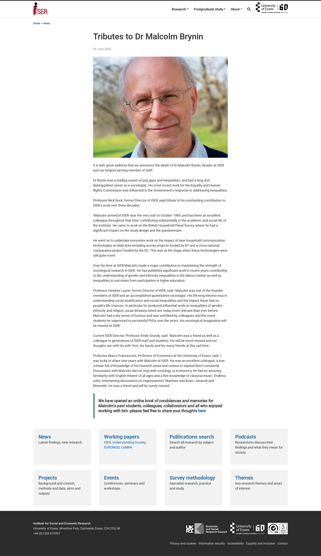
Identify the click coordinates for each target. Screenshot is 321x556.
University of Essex (272, 9)
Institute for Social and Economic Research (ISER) (40, 9)
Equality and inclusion (260, 543)
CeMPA (126, 447)
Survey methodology (192, 478)
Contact (283, 543)
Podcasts (245, 437)
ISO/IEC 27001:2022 (278, 528)
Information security (212, 543)
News (44, 437)
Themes (244, 478)
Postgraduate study (208, 9)
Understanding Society (129, 442)
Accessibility (235, 543)
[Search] (249, 9)
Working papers (121, 437)
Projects (47, 478)
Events (111, 478)
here (202, 410)
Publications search (192, 437)
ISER (107, 442)
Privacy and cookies (183, 543)
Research (179, 9)
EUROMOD (112, 447)
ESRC (206, 528)
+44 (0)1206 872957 (46, 533)
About (235, 9)
